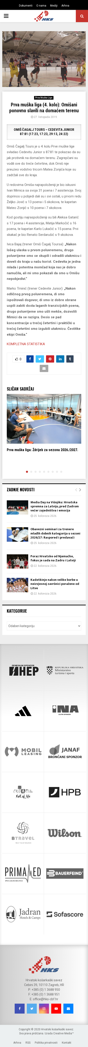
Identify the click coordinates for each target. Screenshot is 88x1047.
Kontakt (66, 1042)
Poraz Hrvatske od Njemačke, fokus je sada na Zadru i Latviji (53, 558)
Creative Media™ (63, 1033)
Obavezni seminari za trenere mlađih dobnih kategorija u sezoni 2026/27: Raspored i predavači (55, 533)
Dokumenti (25, 5)
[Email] (68, 1009)
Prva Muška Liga (43, 97)
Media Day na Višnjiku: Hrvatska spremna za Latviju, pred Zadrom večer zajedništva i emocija (54, 506)
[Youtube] (56, 1009)
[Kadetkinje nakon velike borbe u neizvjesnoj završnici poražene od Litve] (17, 585)
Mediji (54, 5)
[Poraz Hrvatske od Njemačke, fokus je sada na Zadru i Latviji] (17, 561)
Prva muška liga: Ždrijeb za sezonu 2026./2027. (42, 450)
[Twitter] (32, 1009)
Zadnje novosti (21, 489)
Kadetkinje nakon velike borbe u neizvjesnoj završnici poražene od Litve (54, 583)
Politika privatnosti (46, 1042)
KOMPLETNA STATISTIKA (26, 344)
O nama (41, 5)
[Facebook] (20, 1009)
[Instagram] (44, 1009)
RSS (27, 1042)
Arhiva (65, 5)
